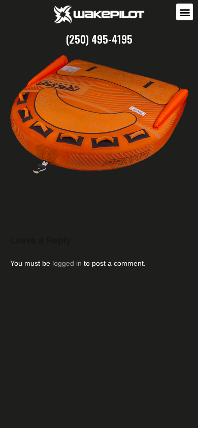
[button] (184, 12)
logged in (67, 263)
